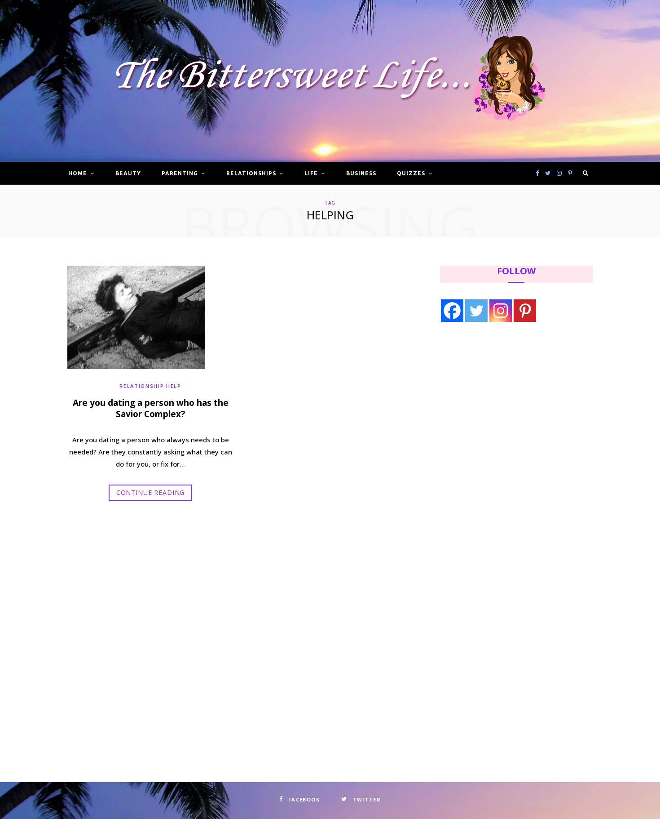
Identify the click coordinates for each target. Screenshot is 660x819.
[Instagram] (500, 310)
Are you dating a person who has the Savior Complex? (151, 408)
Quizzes (411, 173)
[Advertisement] (496, 403)
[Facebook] (452, 310)
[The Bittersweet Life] (330, 81)
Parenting (180, 173)
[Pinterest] (525, 310)
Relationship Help (150, 386)
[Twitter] (476, 310)
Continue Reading (150, 492)
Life (311, 173)
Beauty (128, 173)
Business (361, 173)
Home (77, 173)
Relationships (251, 173)
